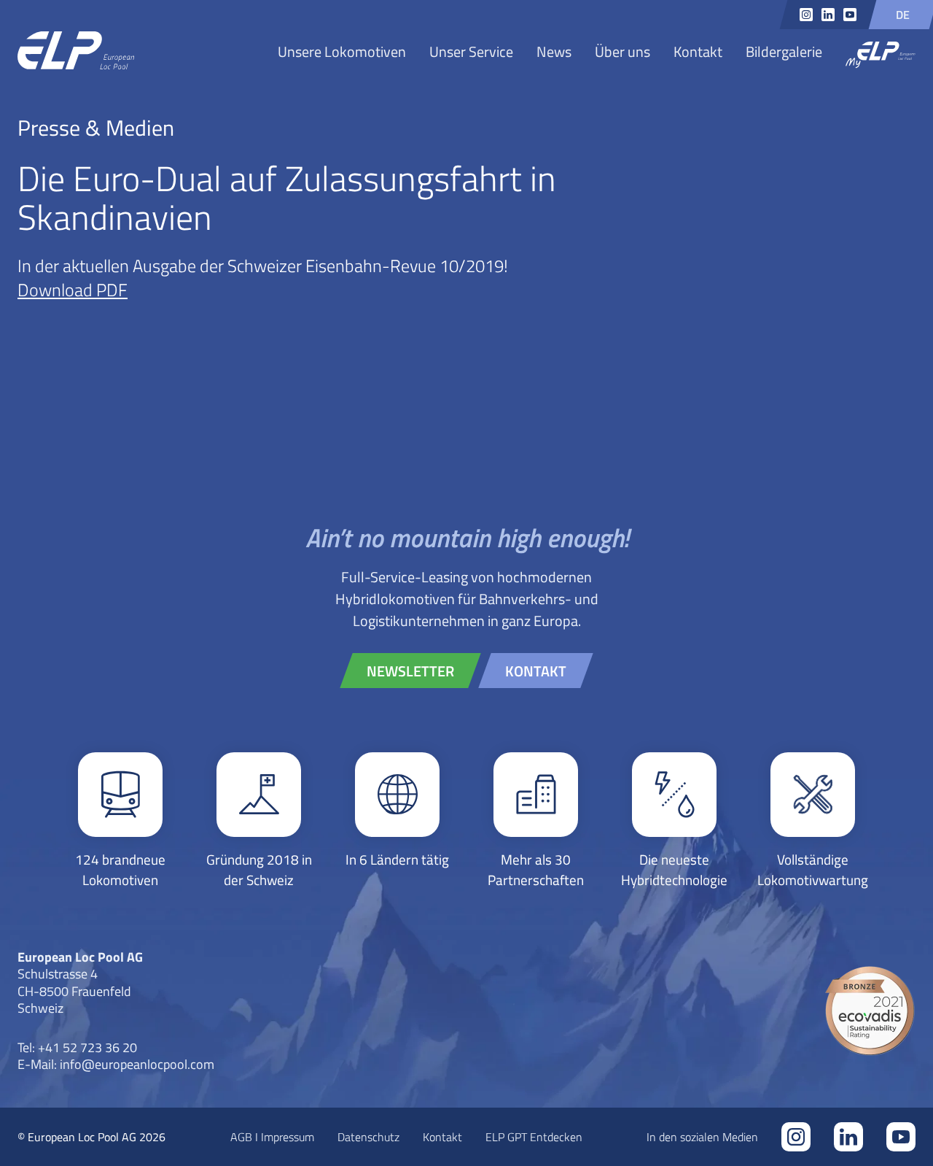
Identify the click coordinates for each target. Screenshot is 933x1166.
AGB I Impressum (272, 1136)
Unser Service (471, 51)
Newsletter (410, 670)
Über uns (622, 51)
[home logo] (75, 51)
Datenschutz (368, 1136)
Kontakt (698, 51)
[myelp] (881, 56)
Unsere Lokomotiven (342, 51)
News (553, 51)
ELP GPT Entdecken (533, 1136)
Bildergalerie (784, 51)
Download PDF (72, 289)
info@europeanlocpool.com (137, 1064)
